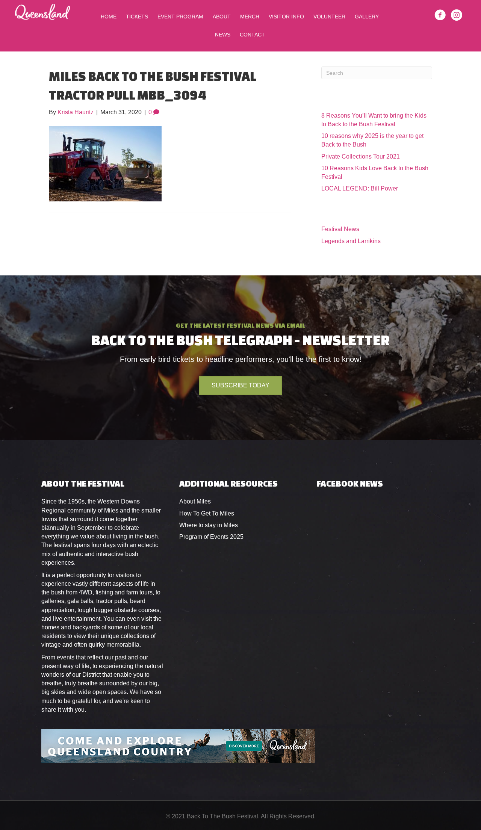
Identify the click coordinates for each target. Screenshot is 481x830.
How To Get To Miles (206, 513)
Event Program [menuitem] (180, 17)
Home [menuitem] (108, 17)
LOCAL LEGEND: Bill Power (359, 188)
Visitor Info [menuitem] (286, 17)
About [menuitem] (222, 17)
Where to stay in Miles (208, 525)
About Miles (195, 501)
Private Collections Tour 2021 (360, 156)
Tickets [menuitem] (137, 17)
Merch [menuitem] (249, 17)
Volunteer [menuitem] (329, 17)
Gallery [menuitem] (367, 17)
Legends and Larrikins (351, 241)
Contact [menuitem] (252, 35)
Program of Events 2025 (211, 537)
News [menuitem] (222, 35)
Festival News (340, 229)
